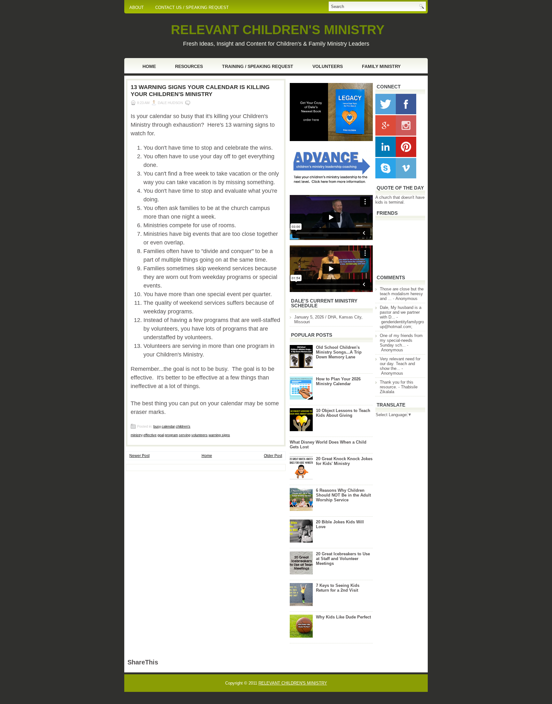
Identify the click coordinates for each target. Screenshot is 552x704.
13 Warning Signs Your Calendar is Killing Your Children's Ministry (200, 90)
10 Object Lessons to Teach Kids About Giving (343, 413)
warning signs (219, 435)
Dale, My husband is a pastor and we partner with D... (400, 312)
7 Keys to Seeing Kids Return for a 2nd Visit (337, 588)
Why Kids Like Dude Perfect (343, 617)
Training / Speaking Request (257, 66)
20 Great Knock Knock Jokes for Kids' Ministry (344, 461)
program (171, 435)
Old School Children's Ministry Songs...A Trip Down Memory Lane (339, 352)
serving (184, 435)
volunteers (199, 435)
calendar (168, 426)
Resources (189, 66)
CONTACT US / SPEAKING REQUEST (192, 7)
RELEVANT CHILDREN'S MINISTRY (278, 30)
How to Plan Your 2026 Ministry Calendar (338, 381)
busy (157, 426)
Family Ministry (381, 66)
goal (160, 435)
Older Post (273, 455)
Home (149, 66)
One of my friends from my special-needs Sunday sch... (401, 340)
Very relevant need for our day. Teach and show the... (400, 363)
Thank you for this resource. (396, 384)
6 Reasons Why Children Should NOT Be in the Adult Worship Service (343, 495)
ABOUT (136, 7)
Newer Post (139, 455)
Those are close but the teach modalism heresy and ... (402, 294)
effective (150, 435)
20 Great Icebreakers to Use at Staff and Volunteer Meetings (343, 558)
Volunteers (327, 66)
